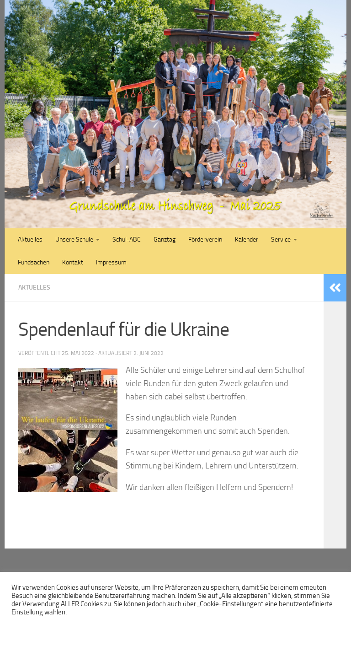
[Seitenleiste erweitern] (335, 287)
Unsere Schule (74, 239)
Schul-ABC (126, 239)
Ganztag (165, 239)
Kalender (246, 239)
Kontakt (72, 262)
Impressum (111, 262)
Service (281, 239)
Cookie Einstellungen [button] (43, 630)
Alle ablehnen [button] (102, 630)
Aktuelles (30, 239)
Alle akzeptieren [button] (154, 630)
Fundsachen (33, 262)
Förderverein (205, 239)
